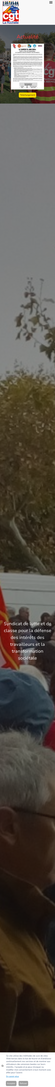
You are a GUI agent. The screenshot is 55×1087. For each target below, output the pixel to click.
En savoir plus (12, 1076)
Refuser (23, 1083)
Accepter (11, 1083)
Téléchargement (27, 95)
